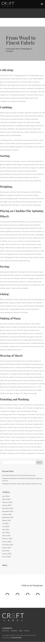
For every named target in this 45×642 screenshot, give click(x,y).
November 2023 (7, 511)
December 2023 (7, 508)
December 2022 (7, 544)
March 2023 (6, 535)
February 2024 (7, 502)
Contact (26, 631)
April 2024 (6, 496)
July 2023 (5, 523)
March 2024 (6, 499)
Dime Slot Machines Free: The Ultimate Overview (18, 475)
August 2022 (6, 547)
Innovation (11, 49)
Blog (20, 631)
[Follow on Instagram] (8, 570)
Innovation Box (16, 637)
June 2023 (5, 526)
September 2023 (7, 517)
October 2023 (7, 514)
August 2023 (6, 520)
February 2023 (7, 538)
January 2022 (6, 554)
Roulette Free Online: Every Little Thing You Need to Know (22, 484)
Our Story (5, 631)
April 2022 (6, 551)
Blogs (28, 49)
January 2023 (6, 541)
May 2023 (5, 529)
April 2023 (6, 532)
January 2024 (6, 505)
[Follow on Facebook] (4, 570)
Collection (14, 631)
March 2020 (6, 557)
